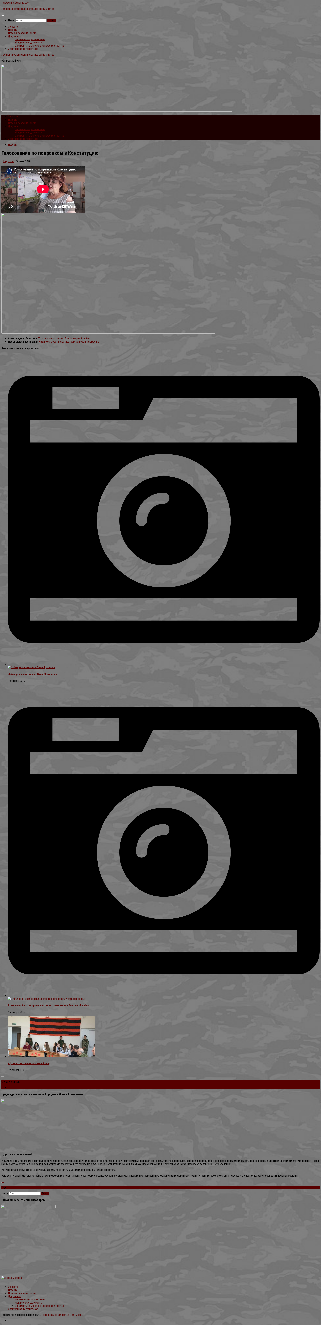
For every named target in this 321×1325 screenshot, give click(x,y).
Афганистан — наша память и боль (28, 1063)
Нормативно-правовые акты (30, 39)
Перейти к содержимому (15, 3)
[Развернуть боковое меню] (2, 1076)
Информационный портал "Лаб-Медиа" (62, 1314)
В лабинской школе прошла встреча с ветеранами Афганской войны (49, 1005)
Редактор (8, 161)
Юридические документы (28, 42)
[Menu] (2, 15)
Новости (12, 29)
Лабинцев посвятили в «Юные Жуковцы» (32, 674)
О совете (13, 26)
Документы (14, 36)
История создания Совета (22, 33)
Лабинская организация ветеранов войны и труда (27, 8)
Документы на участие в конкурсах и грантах (39, 45)
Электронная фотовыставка (23, 48)
